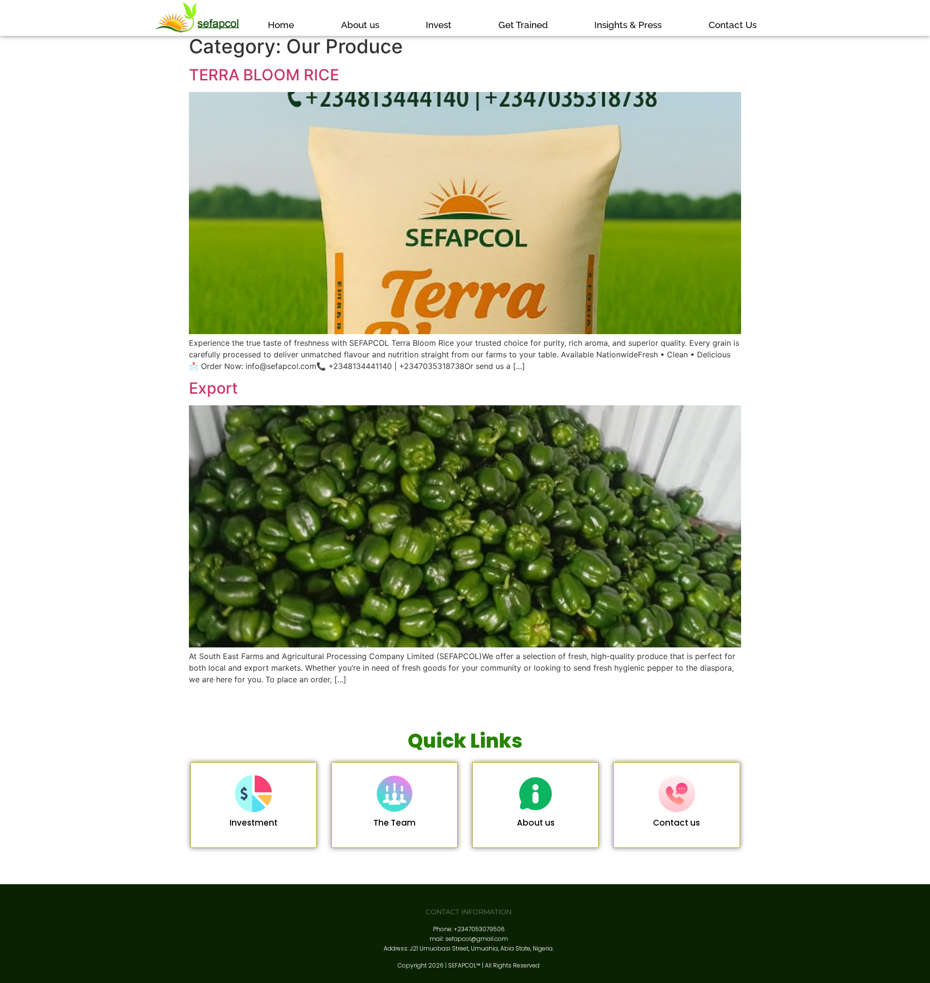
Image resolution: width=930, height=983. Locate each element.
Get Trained (523, 24)
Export (213, 388)
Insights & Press (628, 24)
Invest (438, 24)
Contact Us (733, 24)
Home (281, 24)
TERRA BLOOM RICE (264, 74)
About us (360, 24)
